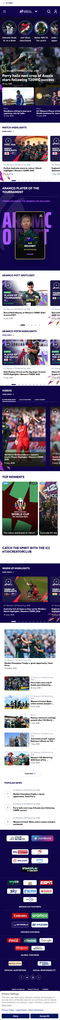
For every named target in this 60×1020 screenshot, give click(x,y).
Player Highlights (9, 400)
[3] (22, 180)
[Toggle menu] (4, 11)
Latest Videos (39, 400)
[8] (40, 180)
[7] (37, 180)
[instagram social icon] (33, 977)
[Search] (49, 11)
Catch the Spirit (25, 400)
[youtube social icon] (27, 977)
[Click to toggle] (41, 215)
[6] (33, 180)
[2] (19, 180)
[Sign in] (55, 11)
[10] (48, 180)
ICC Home (9, 3)
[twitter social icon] (38, 977)
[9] (44, 180)
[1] (13, 180)
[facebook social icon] (21, 977)
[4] (26, 180)
